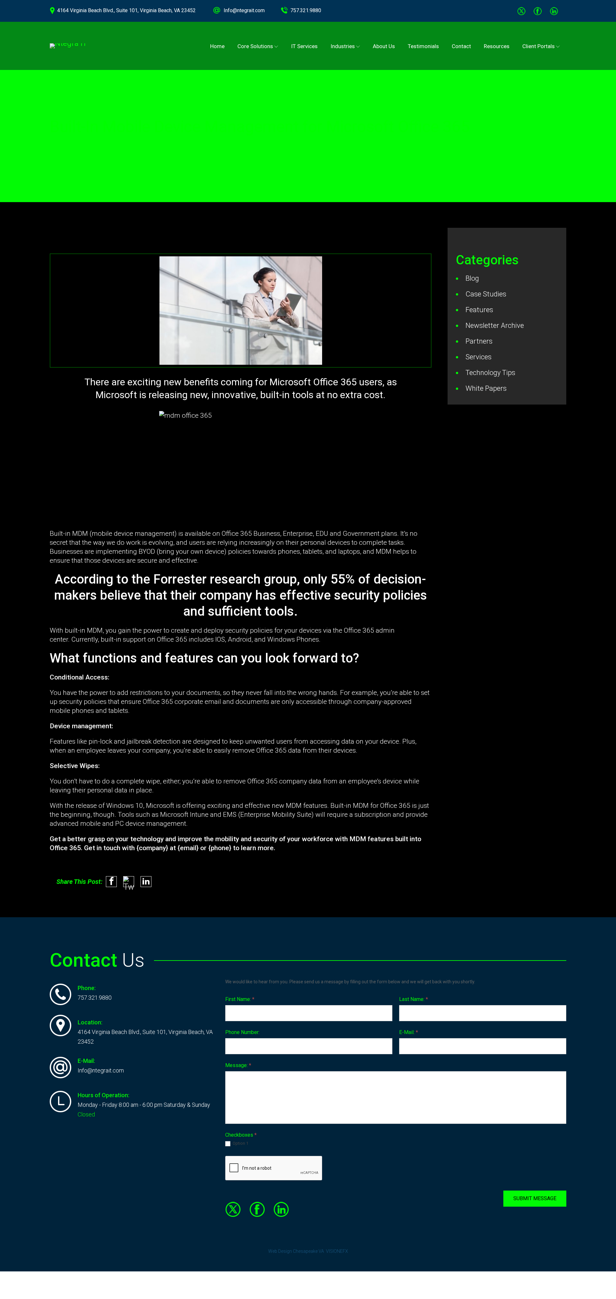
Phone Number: (242, 1032)
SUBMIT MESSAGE (534, 1198)
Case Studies (486, 294)
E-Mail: (408, 1032)
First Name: (239, 999)
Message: (238, 1065)
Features (479, 310)
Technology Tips (490, 373)
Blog (472, 278)
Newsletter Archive (495, 325)
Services (479, 357)
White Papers (486, 388)
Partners (479, 341)
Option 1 (240, 1143)
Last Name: (413, 999)
